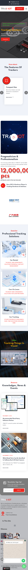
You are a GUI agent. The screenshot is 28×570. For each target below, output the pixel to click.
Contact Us (19, 8)
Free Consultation (11, 515)
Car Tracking (14, 317)
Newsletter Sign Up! (15, 482)
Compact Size (11, 87)
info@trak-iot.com (14, 1)
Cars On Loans (14, 289)
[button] (10, 110)
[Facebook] (2, 559)
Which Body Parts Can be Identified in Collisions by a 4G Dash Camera (14, 459)
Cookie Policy (14, 567)
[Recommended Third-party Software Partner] (14, 403)
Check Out (5, 39)
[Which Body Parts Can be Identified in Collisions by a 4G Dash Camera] (14, 443)
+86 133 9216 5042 (14, 4)
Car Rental (14, 260)
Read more (9, 97)
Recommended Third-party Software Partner (11, 419)
